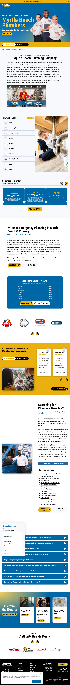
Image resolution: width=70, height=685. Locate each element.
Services (20, 663)
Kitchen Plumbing (46, 489)
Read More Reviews (58, 388)
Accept (36, 681)
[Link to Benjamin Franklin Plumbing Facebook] (3, 670)
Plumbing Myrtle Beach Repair (50, 474)
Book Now (6, 33)
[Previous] (61, 183)
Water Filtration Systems (48, 502)
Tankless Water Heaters (48, 500)
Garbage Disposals (47, 487)
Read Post (24, 614)
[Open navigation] (67, 5)
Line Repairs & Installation (49, 484)
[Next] (66, 183)
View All (30, 117)
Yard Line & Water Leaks (48, 504)
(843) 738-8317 (31, 265)
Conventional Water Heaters (50, 478)
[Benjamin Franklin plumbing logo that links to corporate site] (6, 5)
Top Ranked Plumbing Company (34, 1)
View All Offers (35, 209)
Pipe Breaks (44, 491)
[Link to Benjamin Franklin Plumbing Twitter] (6, 670)
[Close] (40, 673)
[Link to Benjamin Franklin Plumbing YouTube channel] (8, 670)
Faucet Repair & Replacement (50, 482)
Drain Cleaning (45, 480)
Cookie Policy (22, 677)
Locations (8, 49)
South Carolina (14, 49)
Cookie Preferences (15, 677)
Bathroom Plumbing (47, 476)
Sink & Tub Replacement (48, 493)
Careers (20, 666)
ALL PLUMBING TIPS (8, 614)
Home (3, 49)
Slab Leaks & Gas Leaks (48, 495)
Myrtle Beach (21, 49)
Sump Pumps (45, 497)
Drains (38, 617)
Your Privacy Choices (64, 677)
